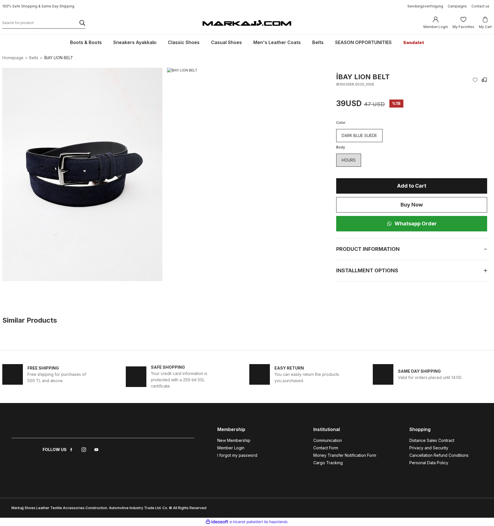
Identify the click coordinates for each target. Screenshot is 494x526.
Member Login (230, 447)
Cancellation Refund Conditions (439, 455)
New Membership (233, 440)
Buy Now (412, 205)
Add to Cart (411, 186)
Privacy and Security (428, 447)
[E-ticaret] (246, 522)
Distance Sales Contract (431, 440)
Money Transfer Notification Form (344, 455)
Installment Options (367, 270)
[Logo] (246, 22)
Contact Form (325, 447)
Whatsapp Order (416, 224)
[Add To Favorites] (475, 80)
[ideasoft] (217, 522)
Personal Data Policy (428, 462)
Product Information (368, 249)
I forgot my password (237, 455)
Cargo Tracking (328, 462)
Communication (327, 440)
